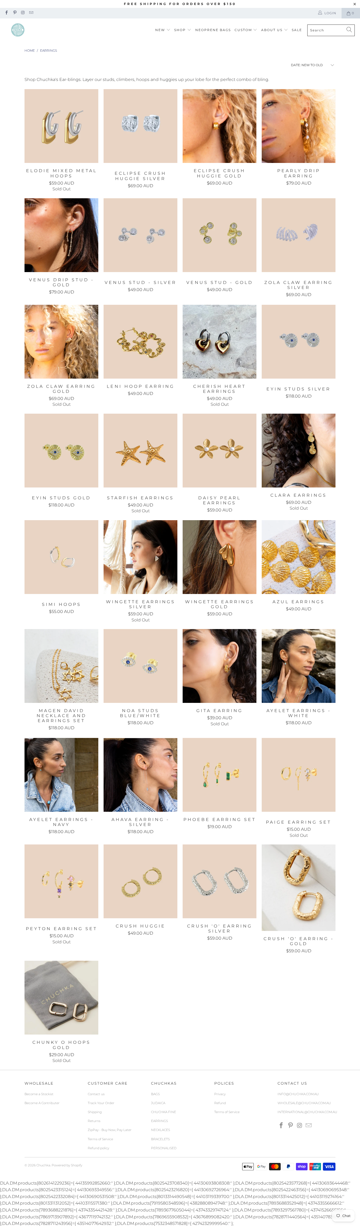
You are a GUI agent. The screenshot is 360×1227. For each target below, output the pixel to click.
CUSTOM (243, 30)
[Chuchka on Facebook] (6, 13)
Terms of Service (100, 1139)
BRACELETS (160, 1139)
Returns (94, 1121)
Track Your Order (101, 1103)
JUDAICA (158, 1103)
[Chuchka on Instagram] (23, 13)
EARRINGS (159, 1121)
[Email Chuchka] (31, 13)
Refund (220, 1103)
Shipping (95, 1112)
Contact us (96, 1094)
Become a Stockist (39, 1094)
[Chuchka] (17, 30)
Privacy (220, 1094)
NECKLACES (160, 1130)
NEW (160, 30)
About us (272, 30)
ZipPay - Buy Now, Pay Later (110, 1130)
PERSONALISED (164, 1148)
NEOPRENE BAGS (213, 30)
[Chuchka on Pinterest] (14, 13)
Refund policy (98, 1148)
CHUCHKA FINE (163, 1112)
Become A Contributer (42, 1103)
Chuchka (43, 1165)
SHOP (180, 30)
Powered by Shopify (67, 1165)
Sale (297, 30)
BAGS (155, 1094)
